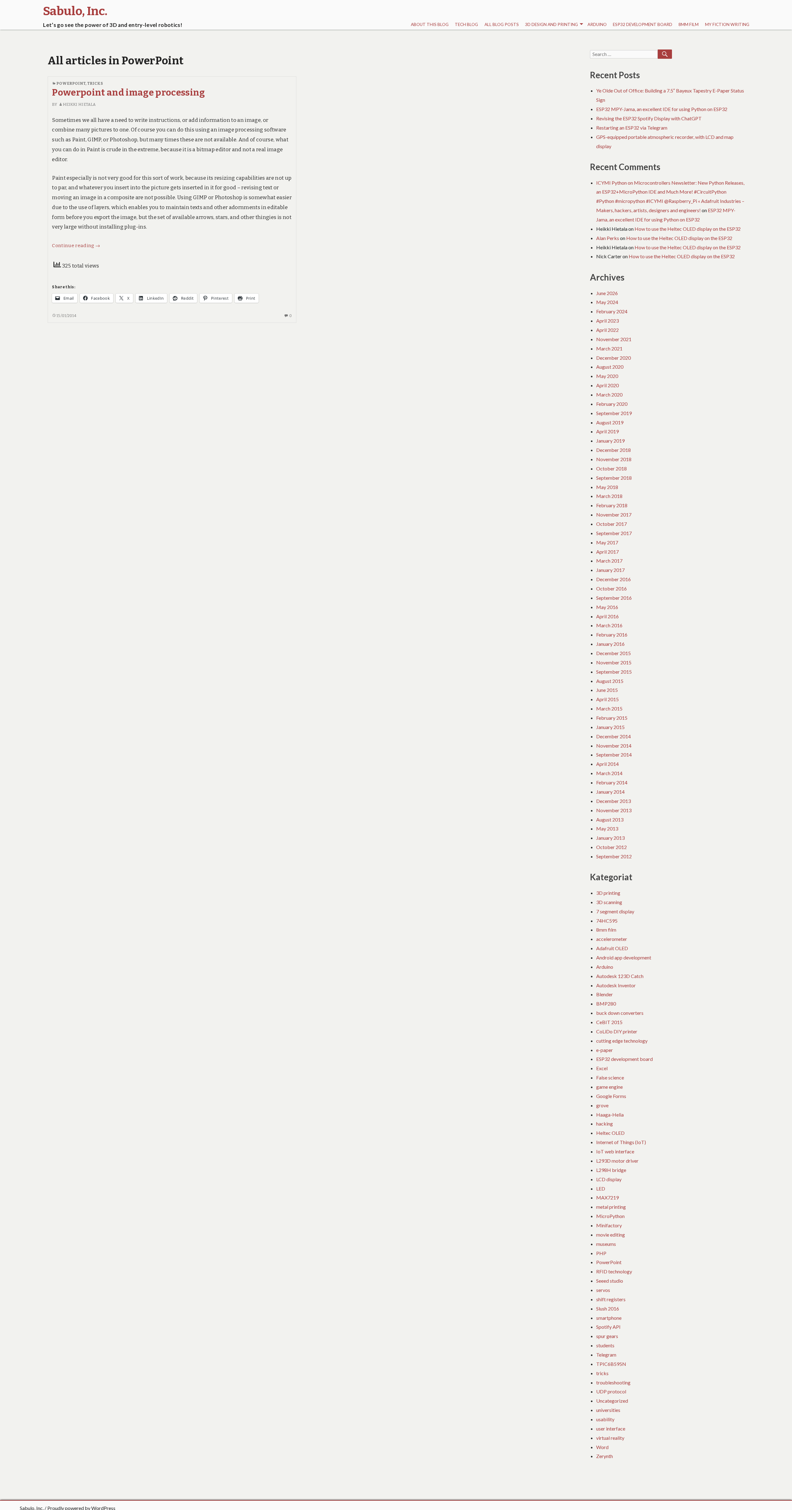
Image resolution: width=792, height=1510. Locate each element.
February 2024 (611, 311)
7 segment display (615, 911)
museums (606, 1244)
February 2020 (611, 404)
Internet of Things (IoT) (621, 1142)
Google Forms (611, 1096)
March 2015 (609, 708)
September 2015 (614, 672)
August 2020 (609, 367)
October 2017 (611, 524)
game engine (609, 1087)
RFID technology (614, 1271)
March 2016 (609, 625)
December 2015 (613, 653)
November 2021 (613, 339)
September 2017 (614, 533)
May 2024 (607, 302)
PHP (601, 1253)
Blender (604, 994)
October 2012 (611, 847)
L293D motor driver (617, 1161)
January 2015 (610, 727)
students (605, 1345)
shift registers (611, 1299)
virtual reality (610, 1438)
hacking (604, 1123)
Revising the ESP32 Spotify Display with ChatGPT (649, 118)
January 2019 (610, 441)
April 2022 (607, 330)
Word (602, 1447)
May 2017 (607, 542)
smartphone (609, 1318)
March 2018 (609, 496)
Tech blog (466, 24)
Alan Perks (607, 238)
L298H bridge (611, 1170)
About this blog (430, 24)
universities (608, 1410)
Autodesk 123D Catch (620, 976)
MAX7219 (607, 1197)
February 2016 (611, 634)
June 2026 (607, 293)
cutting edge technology (622, 1041)
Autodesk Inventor (616, 985)
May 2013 (607, 828)
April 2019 (607, 431)
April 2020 (607, 385)
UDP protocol (611, 1391)
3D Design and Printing (551, 24)
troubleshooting (613, 1382)
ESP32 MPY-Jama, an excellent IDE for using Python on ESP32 (661, 109)
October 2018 (611, 468)
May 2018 (607, 487)
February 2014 (611, 782)
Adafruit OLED (612, 948)
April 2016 (607, 616)
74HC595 (607, 921)
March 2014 (609, 773)
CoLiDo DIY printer (616, 1031)
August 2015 (609, 681)
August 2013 (609, 819)
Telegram (606, 1355)
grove (602, 1105)
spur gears (607, 1336)
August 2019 (609, 422)
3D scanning (609, 902)
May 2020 (607, 376)
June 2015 (607, 690)
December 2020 (613, 358)
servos (603, 1290)
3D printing (608, 893)
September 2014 (614, 754)
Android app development (623, 957)
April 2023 (607, 321)
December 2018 (613, 450)
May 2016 (607, 607)
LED (600, 1188)
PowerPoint (70, 83)
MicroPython (610, 1216)
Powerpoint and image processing (128, 92)
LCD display (609, 1179)
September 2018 (614, 478)
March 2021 (609, 348)
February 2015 (611, 718)
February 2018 (611, 505)
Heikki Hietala (79, 104)
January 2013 (610, 838)
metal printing (611, 1207)
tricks (95, 83)
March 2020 (609, 394)
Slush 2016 (607, 1308)
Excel (602, 1068)
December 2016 (613, 579)
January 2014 (610, 792)
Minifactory (609, 1225)
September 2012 (614, 856)
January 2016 (610, 644)
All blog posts (501, 24)
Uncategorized (612, 1401)
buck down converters (620, 1013)
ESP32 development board (642, 24)
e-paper (604, 1050)
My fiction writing (727, 24)
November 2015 (613, 662)
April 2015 (607, 699)
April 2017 (607, 552)
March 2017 (609, 561)
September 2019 (614, 413)
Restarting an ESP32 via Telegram (631, 128)
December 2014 (613, 736)
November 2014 (613, 746)
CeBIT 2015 (609, 1022)
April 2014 (607, 764)
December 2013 (613, 801)
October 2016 (611, 588)
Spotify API (608, 1327)
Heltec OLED (610, 1133)
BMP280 (606, 1003)
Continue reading (76, 245)
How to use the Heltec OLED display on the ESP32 (688, 229)
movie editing (610, 1235)
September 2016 (614, 598)
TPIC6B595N (611, 1364)
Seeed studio (609, 1281)
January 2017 (610, 570)
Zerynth (604, 1456)
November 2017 (613, 514)
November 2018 (613, 459)
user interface (610, 1428)
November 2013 (613, 810)
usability (605, 1419)
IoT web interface (615, 1151)
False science (610, 1077)
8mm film (688, 24)
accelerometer (611, 939)
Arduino (597, 24)
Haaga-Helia (610, 1114)
